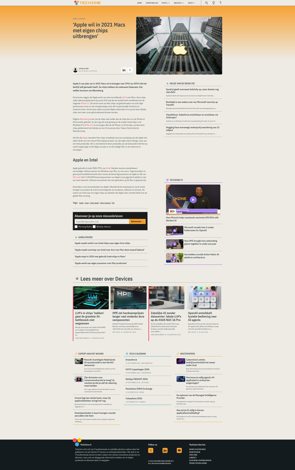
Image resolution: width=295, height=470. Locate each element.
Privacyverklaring (198, 463)
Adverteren (194, 452)
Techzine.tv (176, 179)
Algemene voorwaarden (200, 460)
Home (139, 3)
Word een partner (197, 449)
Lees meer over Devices (106, 279)
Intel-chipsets (105, 203)
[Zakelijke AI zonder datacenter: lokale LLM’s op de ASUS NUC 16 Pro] (166, 297)
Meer (190, 3)
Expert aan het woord (91, 353)
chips (87, 203)
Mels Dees (116, 332)
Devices (82, 19)
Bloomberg (84, 119)
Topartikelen (152, 3)
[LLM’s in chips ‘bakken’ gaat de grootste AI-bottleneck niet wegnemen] (91, 297)
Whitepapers (187, 353)
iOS (86, 177)
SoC (123, 97)
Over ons (193, 455)
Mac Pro (90, 125)
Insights (178, 3)
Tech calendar (137, 353)
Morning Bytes (85, 226)
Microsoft (77, 177)
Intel (108, 168)
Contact (192, 457)
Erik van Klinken (82, 338)
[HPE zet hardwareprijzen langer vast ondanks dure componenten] (129, 297)
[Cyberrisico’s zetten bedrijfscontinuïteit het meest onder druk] (181, 365)
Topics (164, 3)
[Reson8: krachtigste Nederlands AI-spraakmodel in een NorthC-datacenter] (79, 365)
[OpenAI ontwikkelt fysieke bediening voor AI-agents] (204, 297)
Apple (85, 137)
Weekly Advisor (103, 226)
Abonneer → (138, 221)
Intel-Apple (94, 203)
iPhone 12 (85, 103)
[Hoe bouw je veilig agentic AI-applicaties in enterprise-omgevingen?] (181, 383)
